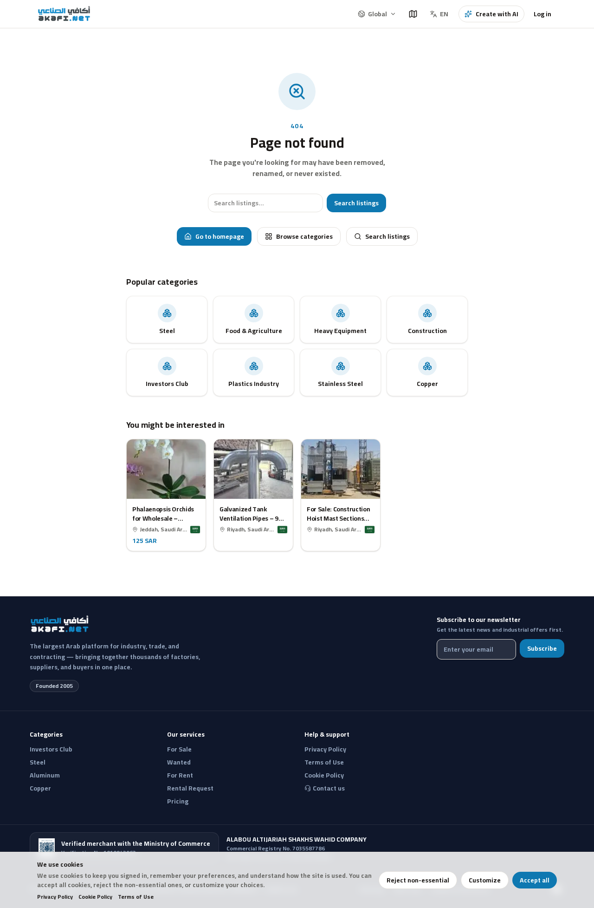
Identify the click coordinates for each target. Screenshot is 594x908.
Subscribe (542, 648)
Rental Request (190, 788)
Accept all (534, 880)
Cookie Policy (95, 897)
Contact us (329, 788)
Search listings (356, 203)
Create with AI (497, 14)
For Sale (179, 749)
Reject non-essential (418, 880)
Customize (485, 880)
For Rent (180, 775)
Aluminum (45, 775)
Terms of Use (136, 897)
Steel (37, 762)
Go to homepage (219, 236)
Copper (40, 788)
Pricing (177, 801)
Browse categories (304, 236)
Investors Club (51, 749)
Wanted (179, 762)
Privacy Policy (55, 897)
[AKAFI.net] (64, 14)
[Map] (413, 14)
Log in (542, 14)
